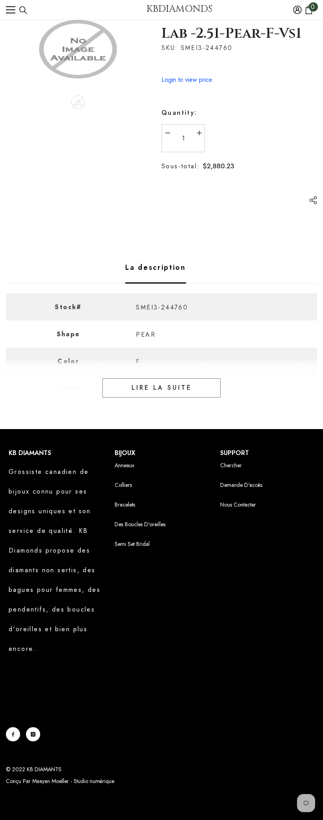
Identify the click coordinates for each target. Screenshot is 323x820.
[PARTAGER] (310, 200)
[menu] (10, 10)
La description (155, 267)
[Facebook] (13, 734)
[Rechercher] (23, 10)
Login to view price (187, 79)
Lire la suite (162, 387)
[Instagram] (33, 734)
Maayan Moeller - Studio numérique (73, 781)
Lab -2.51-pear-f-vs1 (231, 33)
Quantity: (179, 112)
